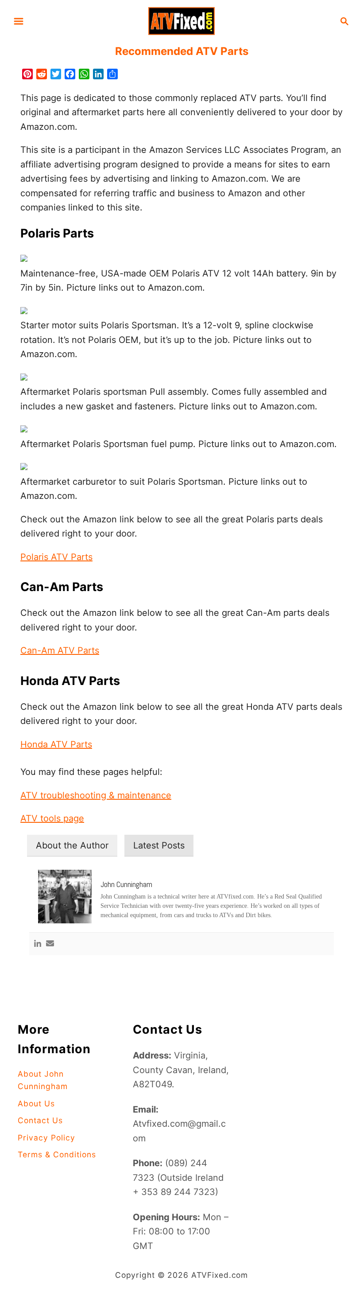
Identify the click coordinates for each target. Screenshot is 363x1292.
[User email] (50, 944)
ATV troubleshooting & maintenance (95, 795)
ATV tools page (52, 818)
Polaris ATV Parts (56, 557)
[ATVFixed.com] (181, 20)
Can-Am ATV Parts (59, 650)
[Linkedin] (38, 944)
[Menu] (18, 21)
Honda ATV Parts (56, 744)
